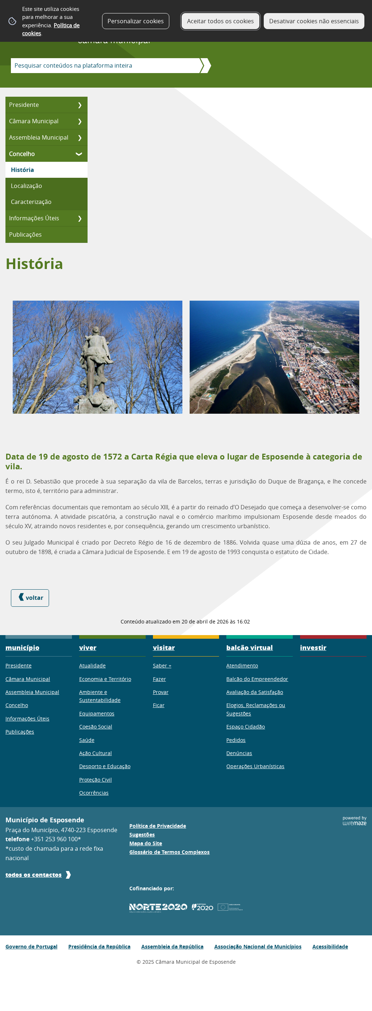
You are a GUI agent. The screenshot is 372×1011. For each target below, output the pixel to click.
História (22, 170)
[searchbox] (103, 65)
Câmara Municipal (33, 121)
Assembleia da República (172, 946)
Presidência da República (99, 946)
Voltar (34, 598)
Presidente (24, 105)
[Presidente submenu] (80, 105)
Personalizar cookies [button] (136, 21)
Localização (26, 186)
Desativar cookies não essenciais (314, 21)
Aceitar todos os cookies (220, 21)
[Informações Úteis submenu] (80, 218)
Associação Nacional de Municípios (258, 946)
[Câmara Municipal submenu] (80, 121)
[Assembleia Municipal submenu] (80, 137)
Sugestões (142, 834)
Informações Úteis (34, 218)
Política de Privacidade (157, 826)
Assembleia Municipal (38, 137)
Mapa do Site (145, 843)
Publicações (25, 234)
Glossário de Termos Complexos (169, 852)
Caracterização (31, 202)
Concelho (22, 154)
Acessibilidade (330, 946)
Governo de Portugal (31, 946)
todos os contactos (33, 874)
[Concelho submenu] (80, 154)
